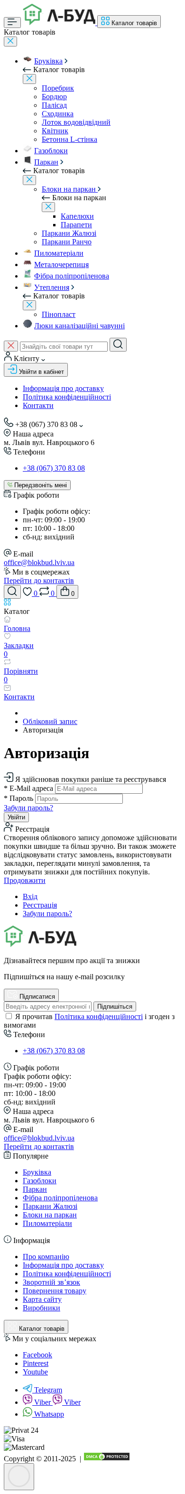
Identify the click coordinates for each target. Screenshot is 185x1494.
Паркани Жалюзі (69, 233)
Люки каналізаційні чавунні (79, 326)
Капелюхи (77, 216)
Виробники (41, 1308)
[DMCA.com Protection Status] (106, 1459)
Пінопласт (58, 314)
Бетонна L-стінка (69, 139)
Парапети (76, 225)
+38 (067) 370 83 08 (54, 468)
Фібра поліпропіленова (71, 276)
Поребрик (58, 88)
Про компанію (46, 1257)
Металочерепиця (61, 264)
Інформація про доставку (63, 388)
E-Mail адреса (28, 788)
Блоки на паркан (70, 189)
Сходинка (58, 114)
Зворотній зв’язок (51, 1282)
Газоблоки (51, 151)
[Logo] (60, 23)
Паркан (46, 162)
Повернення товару (54, 1291)
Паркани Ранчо (67, 242)
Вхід (30, 896)
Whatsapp (49, 1414)
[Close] (10, 41)
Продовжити (25, 880)
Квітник (55, 131)
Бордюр (54, 97)
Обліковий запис (50, 721)
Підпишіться (114, 1006)
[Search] (118, 345)
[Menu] (12, 22)
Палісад (54, 105)
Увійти (16, 817)
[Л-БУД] (40, 944)
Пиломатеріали (58, 253)
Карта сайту (42, 1299)
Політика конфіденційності (67, 397)
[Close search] (11, 346)
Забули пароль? (28, 808)
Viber (43, 1402)
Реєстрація (40, 905)
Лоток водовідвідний (76, 122)
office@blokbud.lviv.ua (39, 562)
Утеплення (51, 287)
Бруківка (48, 61)
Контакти (38, 405)
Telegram (48, 1390)
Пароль (18, 798)
